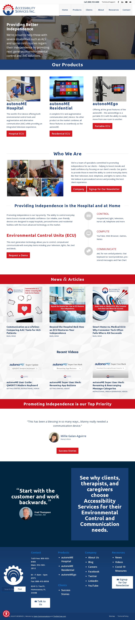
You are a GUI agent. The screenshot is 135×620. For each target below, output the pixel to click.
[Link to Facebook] (118, 2)
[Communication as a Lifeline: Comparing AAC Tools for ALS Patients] (24, 304)
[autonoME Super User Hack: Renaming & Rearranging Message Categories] (110, 368)
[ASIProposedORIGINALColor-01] (19, 10)
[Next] (124, 373)
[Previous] (11, 373)
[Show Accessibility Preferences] (6, 613)
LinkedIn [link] (93, 580)
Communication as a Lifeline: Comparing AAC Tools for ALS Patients (23, 329)
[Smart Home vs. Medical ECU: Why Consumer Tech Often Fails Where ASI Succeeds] (110, 304)
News (13, 336)
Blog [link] (90, 562)
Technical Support (108, 2)
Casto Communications (42, 616)
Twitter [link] (92, 576)
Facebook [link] (93, 571)
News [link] (118, 557)
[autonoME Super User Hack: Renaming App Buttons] (67, 368)
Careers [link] (92, 566)
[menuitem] (107, 2)
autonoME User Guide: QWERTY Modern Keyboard (22, 384)
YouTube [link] (93, 585)
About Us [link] (93, 557)
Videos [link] (119, 562)
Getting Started (13, 388)
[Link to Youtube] (126, 2)
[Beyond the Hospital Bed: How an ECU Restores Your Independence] (67, 304)
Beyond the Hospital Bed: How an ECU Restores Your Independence (67, 329)
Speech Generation (113, 391)
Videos (36, 388)
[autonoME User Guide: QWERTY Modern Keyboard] (24, 368)
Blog (9, 336)
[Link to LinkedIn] (122, 2)
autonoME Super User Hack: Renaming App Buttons (65, 384)
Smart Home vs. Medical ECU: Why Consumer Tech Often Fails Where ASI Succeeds (109, 329)
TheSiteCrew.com (59, 616)
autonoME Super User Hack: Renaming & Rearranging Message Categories (108, 385)
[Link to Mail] (130, 2)
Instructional (27, 388)
